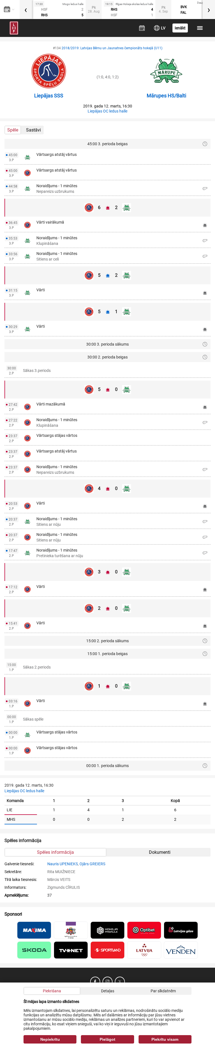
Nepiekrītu (50, 1039)
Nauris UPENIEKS (62, 864)
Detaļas (107, 991)
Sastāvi (33, 130)
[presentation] (26, 9)
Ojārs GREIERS (92, 864)
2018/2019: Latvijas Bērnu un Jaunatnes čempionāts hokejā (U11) (112, 48)
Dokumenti (159, 852)
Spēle (12, 130)
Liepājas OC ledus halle (107, 111)
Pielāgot (107, 1039)
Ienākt (180, 28)
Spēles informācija (55, 852)
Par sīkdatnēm (163, 991)
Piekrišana (52, 991)
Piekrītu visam (164, 1039)
